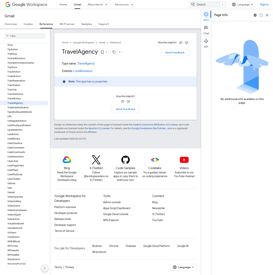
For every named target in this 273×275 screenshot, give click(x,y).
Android (97, 245)
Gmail (77, 4)
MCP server (67, 24)
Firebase (131, 245)
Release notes (62, 219)
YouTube (157, 220)
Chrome (113, 245)
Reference (46, 24)
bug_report (255, 15)
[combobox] (207, 4)
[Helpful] (181, 42)
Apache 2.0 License (98, 128)
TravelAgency (86, 63)
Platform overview (65, 207)
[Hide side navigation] (44, 268)
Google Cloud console (115, 214)
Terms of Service (64, 230)
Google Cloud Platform (156, 245)
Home (63, 4)
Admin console (112, 202)
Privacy (70, 267)
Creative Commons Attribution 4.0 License (155, 124)
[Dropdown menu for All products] (107, 4)
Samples (86, 24)
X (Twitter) (158, 214)
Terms (58, 267)
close (267, 15)
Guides (28, 24)
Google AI (182, 245)
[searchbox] (25, 36)
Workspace (36, 4)
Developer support (65, 224)
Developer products (65, 213)
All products (95, 4)
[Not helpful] (186, 42)
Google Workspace (83, 42)
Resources (122, 4)
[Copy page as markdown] (114, 52)
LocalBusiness (82, 71)
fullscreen (261, 15)
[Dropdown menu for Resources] (133, 4)
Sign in (264, 4)
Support (104, 24)
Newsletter (158, 208)
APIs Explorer (111, 220)
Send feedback (175, 52)
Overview (10, 24)
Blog (154, 202)
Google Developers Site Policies (148, 128)
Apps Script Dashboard (116, 208)
